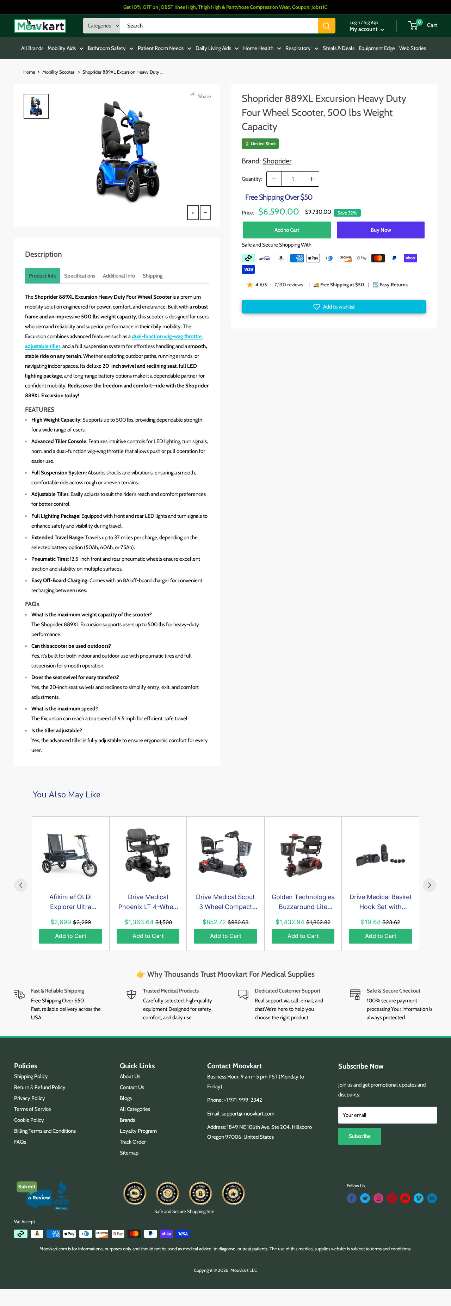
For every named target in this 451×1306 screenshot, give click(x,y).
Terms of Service (32, 1109)
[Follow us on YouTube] (405, 1198)
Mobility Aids (62, 48)
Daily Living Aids (213, 48)
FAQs (20, 1142)
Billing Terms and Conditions (45, 1131)
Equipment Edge (377, 48)
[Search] (326, 25)
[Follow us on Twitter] (365, 1198)
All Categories (135, 1109)
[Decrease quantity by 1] (274, 179)
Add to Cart (286, 230)
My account (364, 29)
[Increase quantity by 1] (311, 179)
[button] (334, 306)
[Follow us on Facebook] (352, 1198)
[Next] (429, 885)
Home (29, 72)
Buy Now (381, 230)
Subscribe (360, 1136)
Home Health (258, 48)
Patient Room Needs (161, 48)
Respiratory (298, 48)
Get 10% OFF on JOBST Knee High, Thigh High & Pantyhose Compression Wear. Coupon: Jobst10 (225, 7)
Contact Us (132, 1087)
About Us (130, 1076)
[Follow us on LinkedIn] (432, 1198)
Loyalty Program (138, 1131)
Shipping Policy (31, 1076)
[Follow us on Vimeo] (419, 1198)
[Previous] (20, 885)
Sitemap (129, 1153)
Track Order (133, 1142)
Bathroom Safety (107, 48)
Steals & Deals (338, 48)
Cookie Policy (29, 1120)
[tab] (42, 276)
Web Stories (412, 48)
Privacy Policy (29, 1098)
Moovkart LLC (243, 1270)
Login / (356, 22)
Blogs (126, 1098)
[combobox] (219, 25)
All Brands (32, 48)
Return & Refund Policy (40, 1087)
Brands (127, 1120)
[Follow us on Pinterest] (392, 1198)
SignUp (371, 22)
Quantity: (252, 179)
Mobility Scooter (58, 72)
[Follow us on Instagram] (378, 1198)
